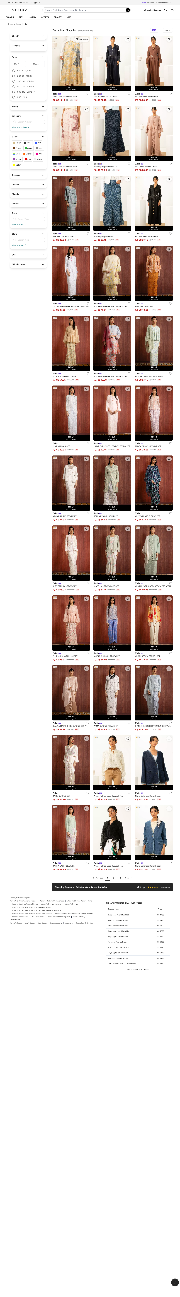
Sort (166, 30)
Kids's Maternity (79, 917)
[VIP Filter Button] (154, 30)
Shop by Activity (56, 923)
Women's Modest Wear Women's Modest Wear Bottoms (32, 914)
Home (10, 24)
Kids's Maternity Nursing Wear (59, 917)
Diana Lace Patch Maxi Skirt (118, 915)
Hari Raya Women (38, 917)
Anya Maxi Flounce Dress (117, 942)
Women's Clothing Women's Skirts (79, 901)
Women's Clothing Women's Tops (52, 901)
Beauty (58, 17)
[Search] (128, 10)
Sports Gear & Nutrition (84, 923)
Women (10, 17)
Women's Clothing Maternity (51, 904)
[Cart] (172, 10)
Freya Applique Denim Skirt (118, 936)
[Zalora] (18, 10)
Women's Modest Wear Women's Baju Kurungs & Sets (31, 907)
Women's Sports (16, 923)
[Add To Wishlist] (88, 93)
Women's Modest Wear (20, 917)
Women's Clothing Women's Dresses (23, 901)
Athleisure (69, 923)
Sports (45, 17)
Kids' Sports (42, 923)
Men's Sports (30, 923)
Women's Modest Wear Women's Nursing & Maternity (74, 914)
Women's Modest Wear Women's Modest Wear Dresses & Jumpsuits (36, 910)
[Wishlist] (165, 10)
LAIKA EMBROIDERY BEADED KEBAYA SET (124, 964)
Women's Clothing (71, 904)
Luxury (32, 17)
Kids (69, 17)
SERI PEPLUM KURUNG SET (118, 947)
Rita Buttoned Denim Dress (118, 920)
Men (21, 17)
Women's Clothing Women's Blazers (25, 904)
